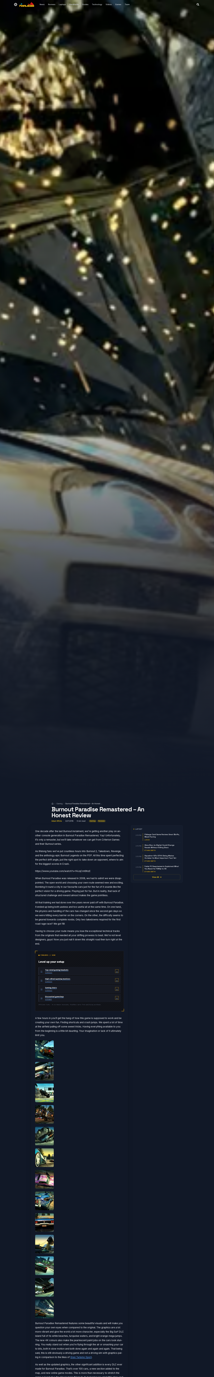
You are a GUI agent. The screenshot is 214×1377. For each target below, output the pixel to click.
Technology (97, 4)
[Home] (53, 804)
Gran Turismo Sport (81, 1357)
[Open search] (198, 4)
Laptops (62, 4)
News (42, 4)
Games (118, 4)
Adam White (57, 821)
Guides (85, 4)
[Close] (209, 1359)
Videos (109, 4)
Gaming (59, 804)
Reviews (51, 4)
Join (205, 1367)
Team (127, 4)
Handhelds (74, 4)
